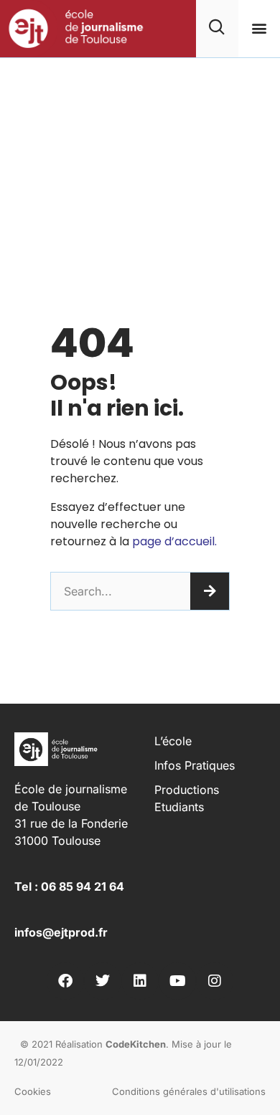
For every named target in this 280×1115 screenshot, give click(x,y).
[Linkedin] (140, 981)
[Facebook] (65, 981)
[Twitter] (102, 981)
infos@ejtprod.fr (61, 932)
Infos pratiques (194, 765)
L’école (173, 741)
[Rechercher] (209, 591)
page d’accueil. (174, 541)
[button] (259, 28)
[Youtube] (177, 981)
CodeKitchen (136, 1044)
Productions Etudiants (186, 798)
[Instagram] (214, 981)
